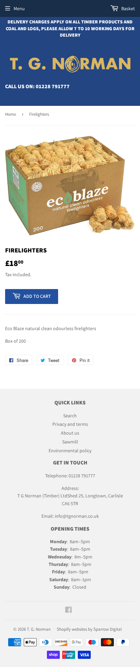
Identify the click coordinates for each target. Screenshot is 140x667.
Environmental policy (70, 450)
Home (10, 114)
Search (70, 416)
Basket (127, 8)
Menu (19, 8)
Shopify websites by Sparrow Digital (89, 629)
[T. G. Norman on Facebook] (68, 611)
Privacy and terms (70, 424)
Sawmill (70, 442)
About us (70, 433)
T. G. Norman (39, 629)
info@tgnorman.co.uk (77, 516)
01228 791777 (53, 86)
